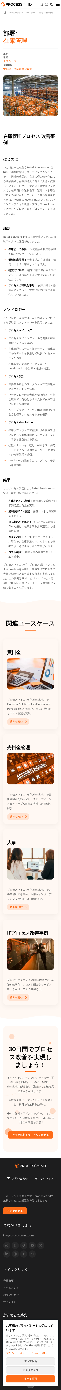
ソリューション (16, 12)
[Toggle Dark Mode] (52, 4)
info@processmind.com (18, 1235)
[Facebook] (23, 1254)
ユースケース (31, 12)
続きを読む (16, 721)
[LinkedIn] (6, 1254)
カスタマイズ (30, 1370)
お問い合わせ (11, 1295)
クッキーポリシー (41, 1353)
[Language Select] (46, 4)
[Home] (5, 12)
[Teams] (23, 1245)
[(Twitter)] (40, 1245)
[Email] (32, 1254)
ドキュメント (11, 1288)
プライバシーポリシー (17, 1353)
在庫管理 (49, 12)
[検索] (41, 4)
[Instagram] (15, 1254)
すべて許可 (30, 1379)
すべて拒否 (30, 1361)
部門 (41, 12)
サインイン (9, 1302)
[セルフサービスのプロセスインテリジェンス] (16, 4)
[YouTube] (32, 1245)
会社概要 (8, 1281)
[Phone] (15, 1245)
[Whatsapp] (6, 1245)
